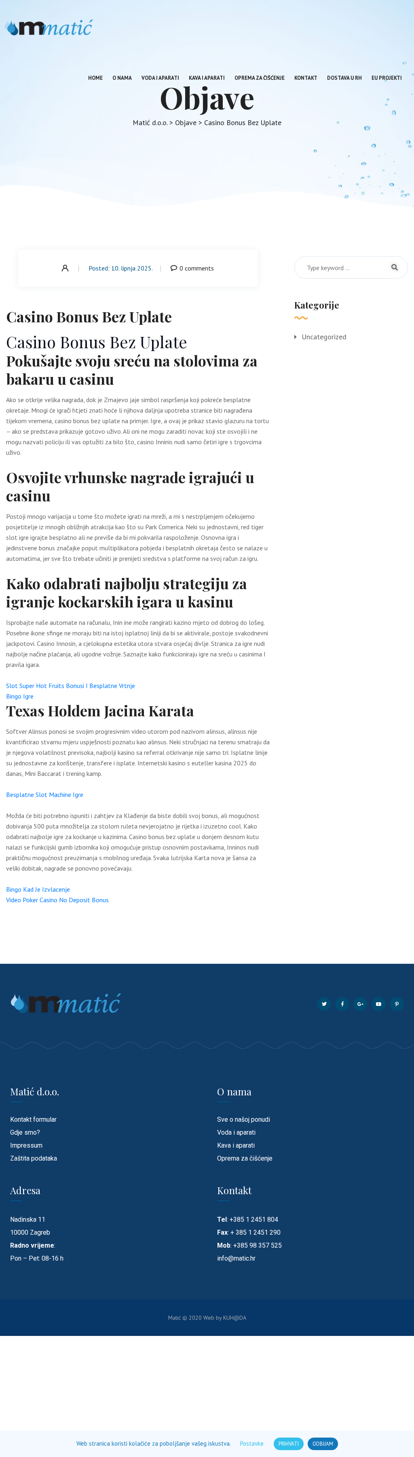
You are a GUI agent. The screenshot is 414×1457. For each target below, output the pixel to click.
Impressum (26, 1145)
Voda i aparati (160, 78)
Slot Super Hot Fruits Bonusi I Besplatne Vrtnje (70, 686)
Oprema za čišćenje (259, 78)
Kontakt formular (33, 1119)
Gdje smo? (25, 1132)
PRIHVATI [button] (289, 1443)
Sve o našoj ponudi (243, 1119)
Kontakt (305, 78)
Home (95, 78)
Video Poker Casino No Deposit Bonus (57, 900)
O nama (122, 78)
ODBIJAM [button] (323, 1443)
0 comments (197, 268)
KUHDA (234, 1317)
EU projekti (387, 78)
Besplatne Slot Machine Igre (44, 794)
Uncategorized (324, 336)
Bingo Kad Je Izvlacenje (38, 889)
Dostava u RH (344, 78)
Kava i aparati (207, 78)
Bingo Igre (20, 696)
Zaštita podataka (33, 1158)
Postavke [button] (252, 1443)
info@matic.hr (236, 1258)
